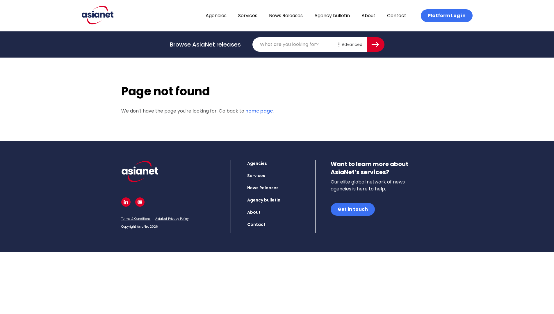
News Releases (286, 15)
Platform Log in (447, 15)
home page (259, 111)
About (368, 15)
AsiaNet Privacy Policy (172, 219)
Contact (396, 15)
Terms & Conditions (136, 219)
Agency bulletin (332, 15)
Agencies (216, 15)
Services (247, 15)
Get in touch (353, 209)
